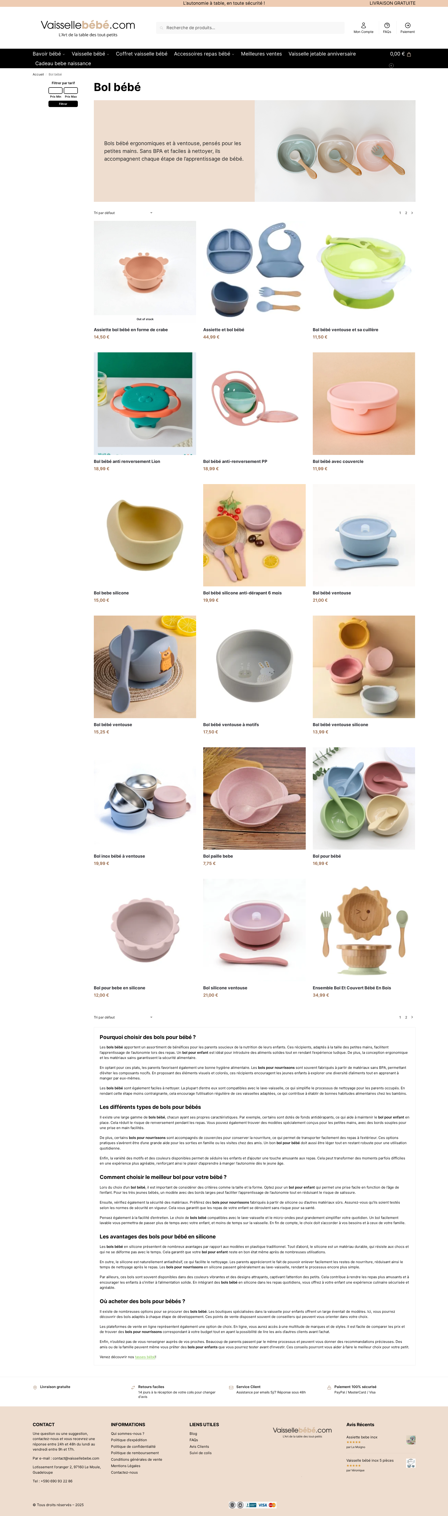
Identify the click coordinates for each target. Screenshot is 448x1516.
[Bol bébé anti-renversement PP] (254, 403)
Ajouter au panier (145, 479)
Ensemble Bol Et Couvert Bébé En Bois (352, 987)
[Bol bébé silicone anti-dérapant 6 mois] (254, 535)
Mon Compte (363, 32)
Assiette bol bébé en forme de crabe (131, 329)
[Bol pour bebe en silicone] (145, 930)
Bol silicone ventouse (225, 987)
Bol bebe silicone (111, 592)
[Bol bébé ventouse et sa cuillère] (364, 272)
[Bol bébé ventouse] (364, 535)
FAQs (387, 32)
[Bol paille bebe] (254, 798)
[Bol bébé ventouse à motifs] (254, 667)
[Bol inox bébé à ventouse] (145, 798)
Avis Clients (199, 1446)
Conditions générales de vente (136, 1459)
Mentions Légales (125, 1466)
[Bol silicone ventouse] (254, 930)
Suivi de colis (201, 1453)
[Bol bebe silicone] (145, 535)
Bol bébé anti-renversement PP (235, 461)
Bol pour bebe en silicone (119, 987)
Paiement (407, 32)
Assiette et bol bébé (223, 329)
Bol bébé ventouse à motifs (231, 724)
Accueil (38, 74)
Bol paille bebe (218, 856)
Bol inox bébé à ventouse (119, 856)
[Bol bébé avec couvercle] (364, 403)
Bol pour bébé (327, 856)
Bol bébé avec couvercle (338, 461)
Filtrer (63, 104)
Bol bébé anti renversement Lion (127, 461)
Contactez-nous (124, 1472)
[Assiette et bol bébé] (254, 272)
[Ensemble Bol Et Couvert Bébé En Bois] (364, 930)
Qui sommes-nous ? (127, 1433)
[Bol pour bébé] (364, 798)
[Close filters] (34, 123)
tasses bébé (145, 1357)
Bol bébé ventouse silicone (340, 724)
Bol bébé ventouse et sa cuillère (345, 329)
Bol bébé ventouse (332, 592)
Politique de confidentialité (133, 1446)
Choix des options (145, 348)
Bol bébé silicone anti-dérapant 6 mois (242, 592)
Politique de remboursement (135, 1453)
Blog (193, 1433)
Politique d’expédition (129, 1440)
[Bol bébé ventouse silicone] (364, 667)
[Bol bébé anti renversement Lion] (145, 403)
